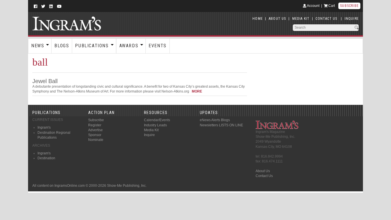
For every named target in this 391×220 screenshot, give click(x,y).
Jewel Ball (45, 81)
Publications (91, 45)
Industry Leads (155, 125)
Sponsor (94, 135)
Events (158, 45)
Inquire (149, 135)
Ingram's (44, 127)
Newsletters (209, 125)
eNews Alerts (210, 120)
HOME (257, 19)
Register (94, 125)
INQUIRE (352, 19)
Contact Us (264, 176)
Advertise (95, 130)
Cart (331, 6)
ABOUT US (277, 19)
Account (312, 6)
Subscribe (349, 6)
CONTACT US (326, 19)
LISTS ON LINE (231, 125)
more (197, 91)
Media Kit (151, 130)
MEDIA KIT (301, 19)
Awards (129, 45)
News (37, 45)
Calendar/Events (157, 120)
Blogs (61, 45)
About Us (263, 171)
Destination (46, 158)
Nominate (95, 140)
